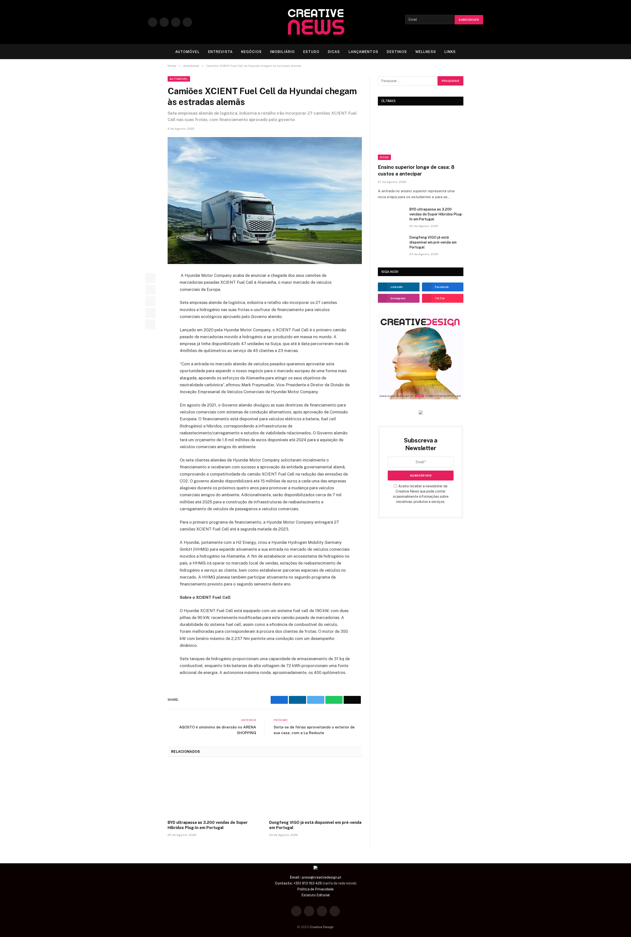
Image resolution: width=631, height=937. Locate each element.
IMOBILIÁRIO (282, 52)
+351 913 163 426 (307, 883)
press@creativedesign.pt (321, 877)
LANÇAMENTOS (363, 52)
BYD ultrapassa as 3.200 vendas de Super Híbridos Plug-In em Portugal (208, 825)
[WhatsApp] (150, 313)
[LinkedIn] (150, 301)
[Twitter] (150, 290)
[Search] (481, 51)
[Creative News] (315, 22)
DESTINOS (397, 52)
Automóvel (179, 78)
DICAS (334, 52)
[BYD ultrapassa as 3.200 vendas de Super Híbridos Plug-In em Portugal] (214, 790)
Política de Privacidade (315, 889)
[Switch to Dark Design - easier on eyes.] (473, 52)
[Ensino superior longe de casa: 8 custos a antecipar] (420, 136)
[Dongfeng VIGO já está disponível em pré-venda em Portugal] (315, 790)
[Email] (150, 324)
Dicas (384, 157)
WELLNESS (425, 52)
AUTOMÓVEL (187, 52)
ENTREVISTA (220, 52)
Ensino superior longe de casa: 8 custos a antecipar (416, 170)
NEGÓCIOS (251, 52)
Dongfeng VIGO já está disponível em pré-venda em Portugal (315, 825)
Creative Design (321, 927)
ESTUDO (311, 52)
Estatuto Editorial (315, 895)
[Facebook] (150, 278)
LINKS (450, 52)
